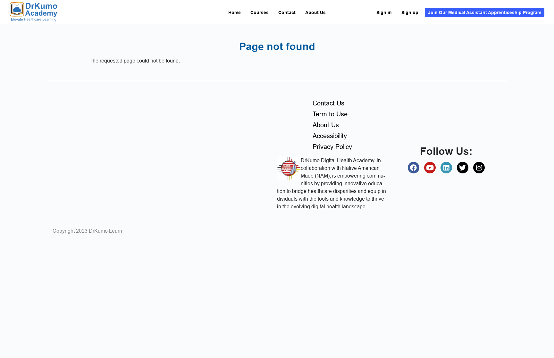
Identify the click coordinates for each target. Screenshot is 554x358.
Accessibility (330, 135)
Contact (287, 12)
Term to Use (330, 114)
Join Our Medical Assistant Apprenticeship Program (484, 12)
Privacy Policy (332, 146)
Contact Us (328, 103)
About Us (315, 12)
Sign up (409, 12)
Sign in (384, 12)
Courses (259, 12)
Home (234, 12)
